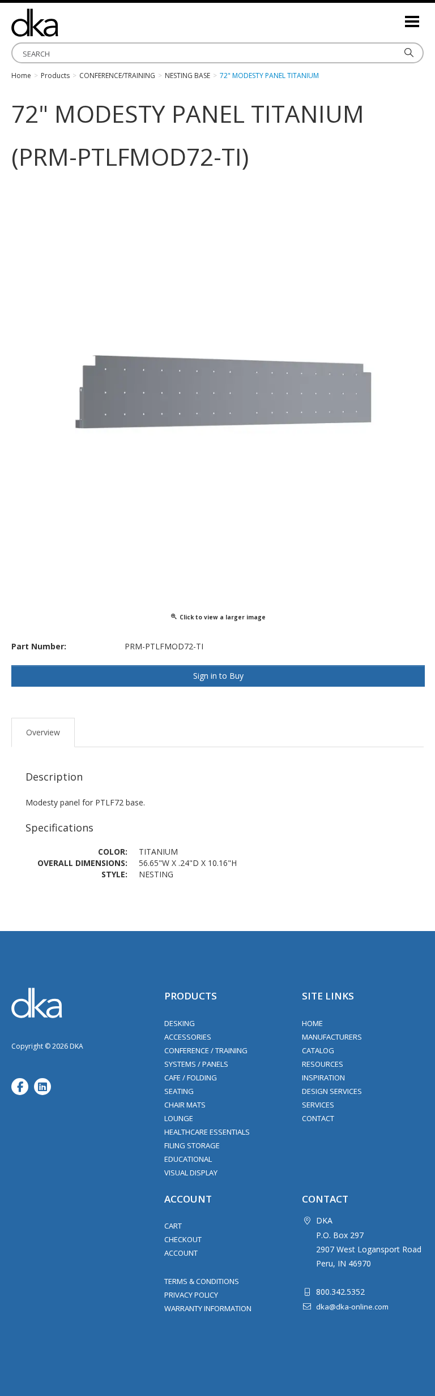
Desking (179, 1023)
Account (181, 1253)
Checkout (183, 1239)
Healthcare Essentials (207, 1132)
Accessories (187, 1037)
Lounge (178, 1118)
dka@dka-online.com (352, 1307)
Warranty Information (207, 1308)
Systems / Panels (196, 1064)
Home (312, 1023)
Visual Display (191, 1172)
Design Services (332, 1091)
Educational (188, 1159)
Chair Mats (185, 1105)
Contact (318, 1118)
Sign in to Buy (218, 675)
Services (318, 1105)
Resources (322, 1064)
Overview (43, 732)
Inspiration (323, 1077)
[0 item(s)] (395, 16)
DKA (68, 22)
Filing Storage (192, 1145)
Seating (179, 1091)
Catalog (318, 1050)
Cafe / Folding (190, 1077)
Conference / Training (206, 1050)
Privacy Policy (191, 1295)
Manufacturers (332, 1037)
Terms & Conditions (201, 1281)
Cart (173, 1226)
